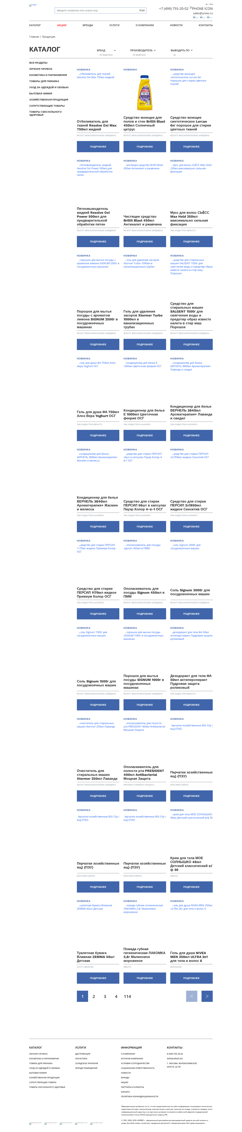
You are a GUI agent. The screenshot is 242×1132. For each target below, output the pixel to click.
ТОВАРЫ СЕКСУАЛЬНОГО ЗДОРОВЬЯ (45, 113)
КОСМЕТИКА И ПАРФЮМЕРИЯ (48, 75)
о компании (145, 25)
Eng (211, 4)
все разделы (38, 62)
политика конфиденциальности (139, 1096)
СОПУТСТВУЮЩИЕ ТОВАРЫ (47, 105)
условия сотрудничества (135, 1063)
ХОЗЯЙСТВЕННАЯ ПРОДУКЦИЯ (48, 99)
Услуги (114, 25)
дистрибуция (82, 1053)
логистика (81, 1058)
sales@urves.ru (203, 13)
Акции (61, 25)
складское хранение (86, 1063)
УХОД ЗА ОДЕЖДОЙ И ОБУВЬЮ (49, 87)
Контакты (206, 25)
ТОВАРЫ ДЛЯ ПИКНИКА (44, 81)
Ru (207, 4)
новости (176, 25)
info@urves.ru (175, 1058)
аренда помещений (86, 1068)
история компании (132, 1058)
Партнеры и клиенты (132, 1087)
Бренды (88, 25)
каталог (35, 25)
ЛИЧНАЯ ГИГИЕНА (40, 68)
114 (127, 996)
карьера (125, 1091)
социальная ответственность (138, 1068)
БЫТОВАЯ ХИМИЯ (40, 93)
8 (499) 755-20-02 (175, 1053)
